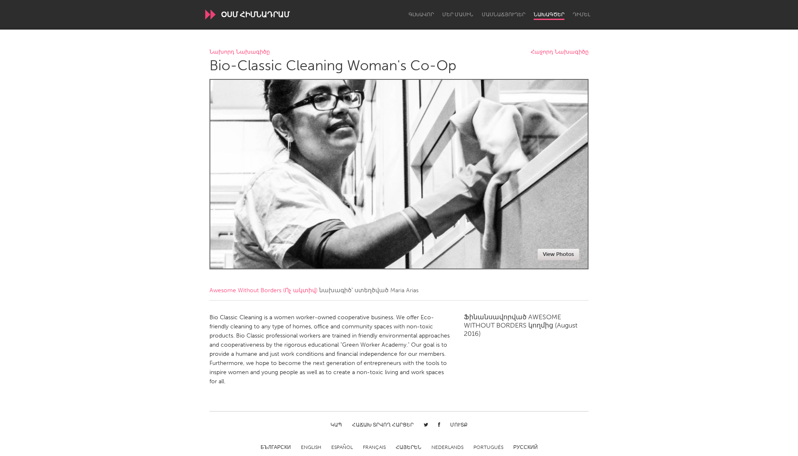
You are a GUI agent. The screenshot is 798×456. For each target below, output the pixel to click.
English (311, 447)
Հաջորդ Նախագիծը (560, 52)
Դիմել (581, 14)
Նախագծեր (549, 14)
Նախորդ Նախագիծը (239, 52)
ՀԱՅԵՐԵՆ (408, 447)
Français (374, 447)
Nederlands (447, 447)
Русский (525, 447)
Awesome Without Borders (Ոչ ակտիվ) (263, 290)
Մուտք (459, 425)
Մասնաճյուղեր (503, 14)
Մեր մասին (457, 14)
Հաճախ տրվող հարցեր (383, 425)
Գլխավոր (421, 14)
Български (276, 447)
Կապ (336, 425)
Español (342, 447)
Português (488, 447)
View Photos (558, 254)
